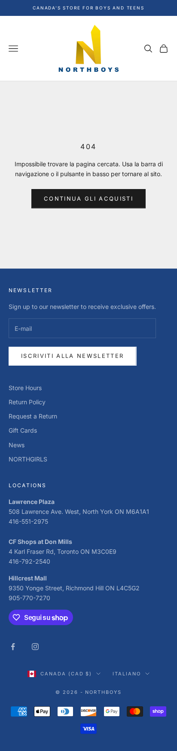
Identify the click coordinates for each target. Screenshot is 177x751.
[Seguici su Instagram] (35, 646)
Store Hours (25, 387)
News (16, 445)
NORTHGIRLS (28, 459)
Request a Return (33, 416)
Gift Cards (23, 430)
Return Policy (27, 402)
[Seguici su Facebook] (13, 646)
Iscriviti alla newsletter (72, 355)
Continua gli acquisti (88, 198)
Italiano (127, 674)
